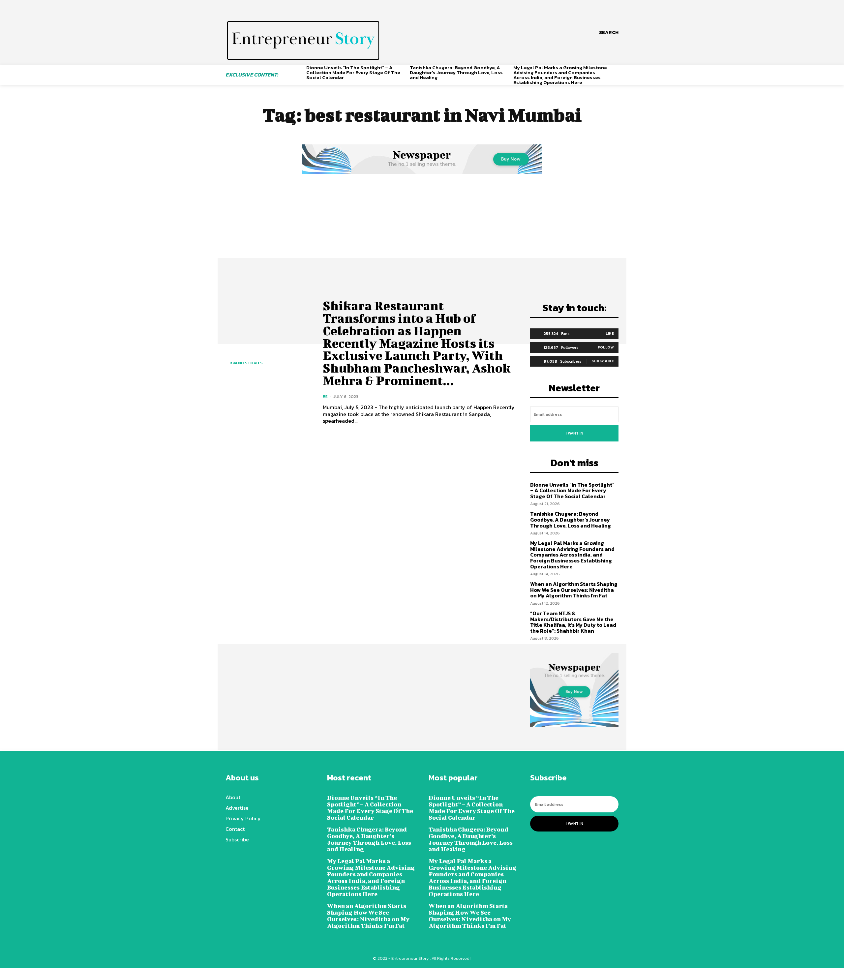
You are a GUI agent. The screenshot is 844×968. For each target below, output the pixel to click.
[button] (608, 32)
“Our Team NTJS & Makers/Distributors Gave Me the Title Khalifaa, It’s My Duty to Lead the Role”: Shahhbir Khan (573, 622)
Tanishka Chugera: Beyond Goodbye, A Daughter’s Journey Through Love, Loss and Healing (456, 72)
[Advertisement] (422, 225)
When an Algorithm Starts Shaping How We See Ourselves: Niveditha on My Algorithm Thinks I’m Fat (574, 589)
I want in (574, 433)
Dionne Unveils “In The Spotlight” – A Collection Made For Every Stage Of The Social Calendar (353, 72)
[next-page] (616, 71)
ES (325, 396)
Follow (606, 347)
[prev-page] (299, 71)
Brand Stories (246, 363)
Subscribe (602, 361)
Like (610, 333)
